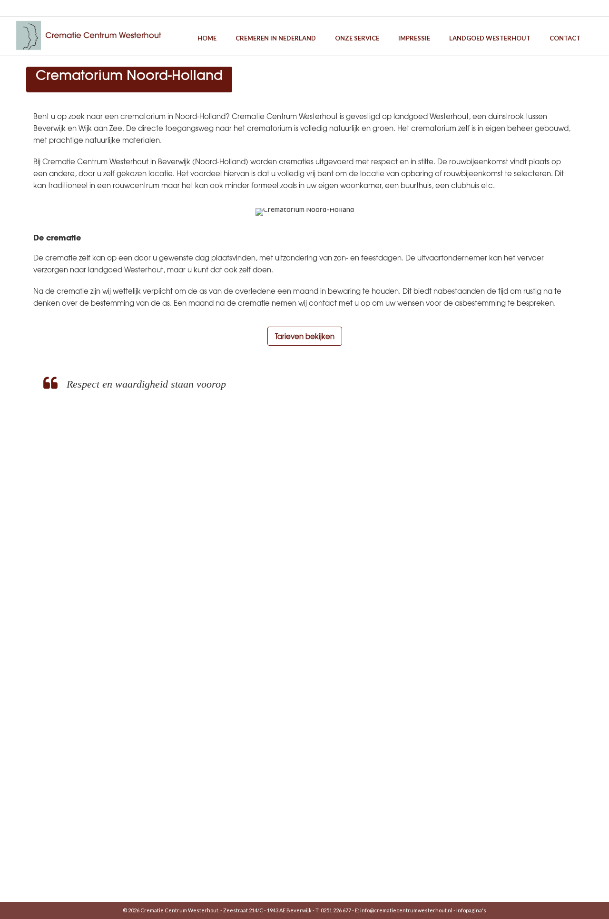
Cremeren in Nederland (276, 38)
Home (206, 38)
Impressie (414, 38)
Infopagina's (471, 910)
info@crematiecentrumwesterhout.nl (406, 910)
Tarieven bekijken (304, 336)
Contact (565, 38)
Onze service (357, 38)
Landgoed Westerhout (489, 38)
